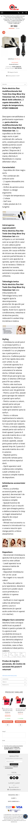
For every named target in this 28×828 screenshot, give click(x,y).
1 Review (17, 28)
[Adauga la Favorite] (7, 725)
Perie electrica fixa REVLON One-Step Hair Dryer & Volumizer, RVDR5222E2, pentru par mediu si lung (7, 709)
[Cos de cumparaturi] (22, 12)
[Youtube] (14, 777)
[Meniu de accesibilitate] (25, 816)
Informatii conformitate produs (9, 675)
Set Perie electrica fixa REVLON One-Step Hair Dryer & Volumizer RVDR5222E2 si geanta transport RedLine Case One (20, 709)
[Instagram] (17, 777)
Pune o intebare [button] (14, 752)
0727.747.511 (15, 787)
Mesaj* (4, 731)
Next (25, 45)
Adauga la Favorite (13, 72)
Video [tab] (4, 682)
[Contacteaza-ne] (18, 12)
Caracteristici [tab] (5, 679)
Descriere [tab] (4, 84)
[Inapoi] (1, 16)
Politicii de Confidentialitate (11, 748)
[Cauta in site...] (26, 12)
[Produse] (2, 13)
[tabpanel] (14, 44)
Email (3, 740)
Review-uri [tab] (5, 684)
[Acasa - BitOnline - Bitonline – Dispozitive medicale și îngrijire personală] (14, 7)
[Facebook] (11, 777)
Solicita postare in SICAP (13, 75)
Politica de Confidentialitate (11, 767)
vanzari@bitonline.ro (15, 789)
